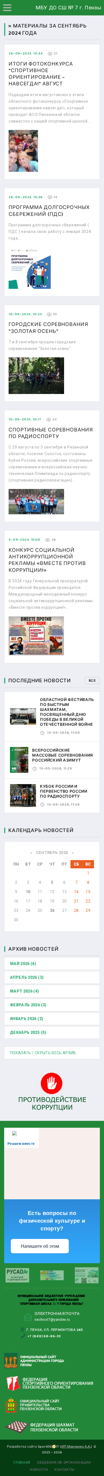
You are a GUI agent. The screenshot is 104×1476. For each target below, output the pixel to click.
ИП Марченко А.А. (76, 1446)
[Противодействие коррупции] (52, 1091)
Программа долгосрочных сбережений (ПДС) (49, 210)
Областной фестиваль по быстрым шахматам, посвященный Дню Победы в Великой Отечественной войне (67, 712)
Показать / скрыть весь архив (43, 1053)
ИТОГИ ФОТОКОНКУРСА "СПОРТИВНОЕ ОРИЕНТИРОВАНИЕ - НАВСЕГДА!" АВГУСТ (41, 74)
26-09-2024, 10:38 (25, 197)
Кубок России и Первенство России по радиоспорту (63, 791)
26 (52, 910)
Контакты (64, 1469)
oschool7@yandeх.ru (52, 1319)
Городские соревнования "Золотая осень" (48, 327)
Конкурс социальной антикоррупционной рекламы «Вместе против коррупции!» (47, 560)
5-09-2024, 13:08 (24, 539)
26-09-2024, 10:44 (25, 53)
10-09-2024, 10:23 (25, 314)
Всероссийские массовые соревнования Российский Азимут (62, 755)
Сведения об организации (64, 1462)
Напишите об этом (40, 1246)
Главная (21, 1462)
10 (28, 892)
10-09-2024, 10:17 (25, 419)
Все (92, 680)
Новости (39, 1469)
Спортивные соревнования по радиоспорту (51, 433)
